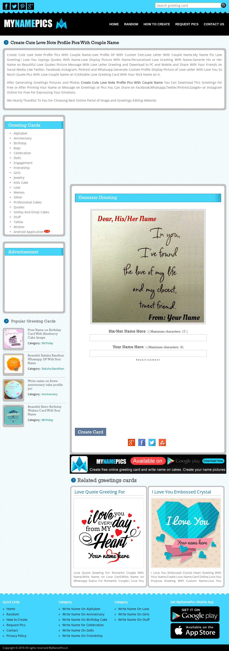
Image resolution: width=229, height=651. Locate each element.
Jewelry (19, 177)
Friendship (22, 168)
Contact (12, 630)
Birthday (20, 143)
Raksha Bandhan (53, 369)
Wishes (19, 227)
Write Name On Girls (133, 614)
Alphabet (20, 133)
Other (18, 197)
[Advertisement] (147, 147)
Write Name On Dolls (78, 630)
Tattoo (18, 222)
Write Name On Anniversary (83, 614)
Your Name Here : (148, 347)
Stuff (17, 217)
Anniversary (23, 138)
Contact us (214, 24)
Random (131, 24)
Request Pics (186, 24)
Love (17, 187)
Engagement (23, 163)
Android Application (29, 232)
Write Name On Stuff (134, 619)
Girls (17, 173)
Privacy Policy (16, 636)
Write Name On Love (133, 609)
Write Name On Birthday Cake (84, 619)
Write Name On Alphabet (81, 609)
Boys (17, 148)
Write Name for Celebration (83, 625)
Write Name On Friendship (82, 636)
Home (114, 24)
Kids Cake (21, 182)
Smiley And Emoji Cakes (31, 212)
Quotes (19, 207)
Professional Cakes (28, 202)
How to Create (157, 24)
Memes (19, 192)
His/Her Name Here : (148, 331)
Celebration (22, 153)
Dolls (17, 158)
